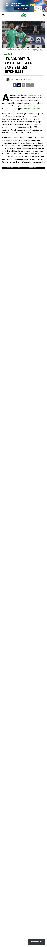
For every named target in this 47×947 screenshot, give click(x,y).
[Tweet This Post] (19, 85)
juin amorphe (28, 95)
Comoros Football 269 (31, 109)
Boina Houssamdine (20, 79)
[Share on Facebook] (15, 85)
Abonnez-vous (36, 942)
